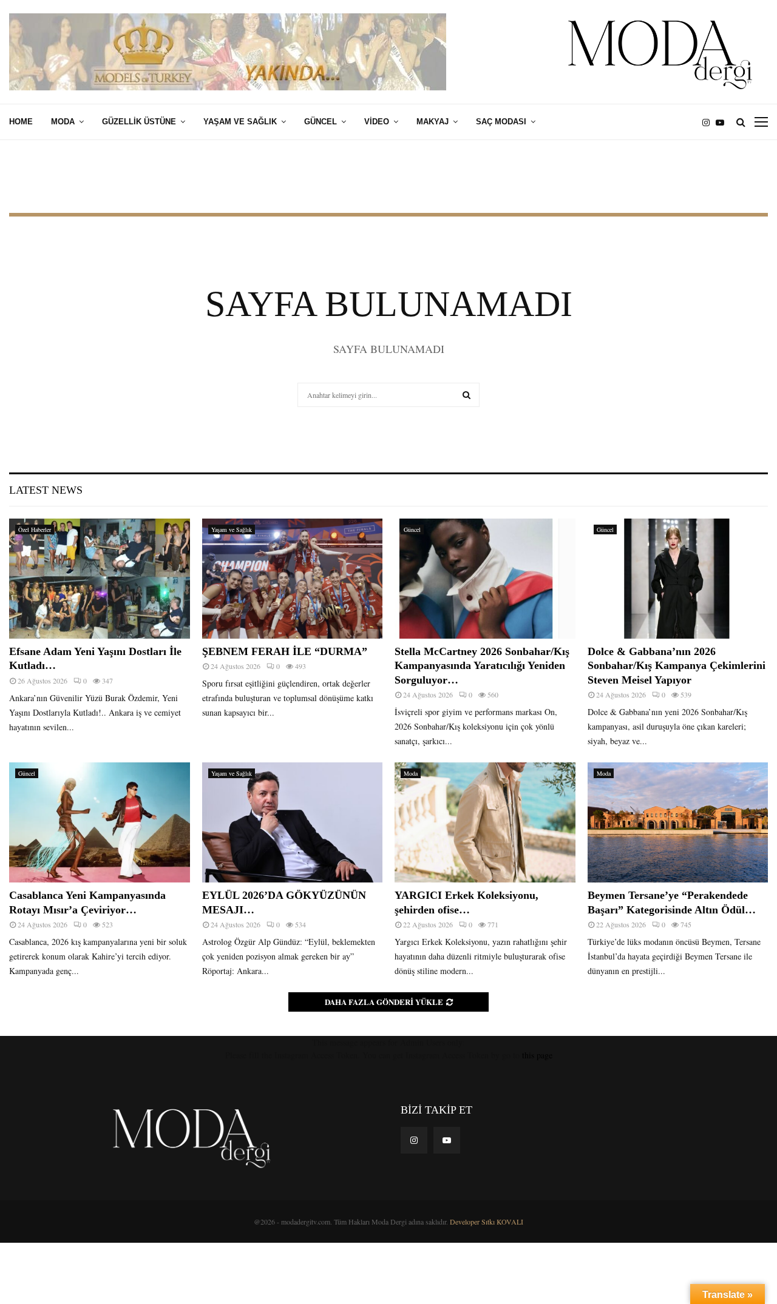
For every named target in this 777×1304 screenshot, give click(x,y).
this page (537, 1055)
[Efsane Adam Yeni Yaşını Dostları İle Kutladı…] (99, 579)
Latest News (46, 490)
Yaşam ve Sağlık (240, 121)
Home (21, 121)
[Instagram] (709, 122)
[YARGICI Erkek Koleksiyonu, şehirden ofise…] (485, 822)
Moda (63, 121)
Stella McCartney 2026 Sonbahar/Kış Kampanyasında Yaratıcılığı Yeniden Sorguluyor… (482, 665)
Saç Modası (501, 121)
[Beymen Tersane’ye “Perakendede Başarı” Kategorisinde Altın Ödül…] (678, 822)
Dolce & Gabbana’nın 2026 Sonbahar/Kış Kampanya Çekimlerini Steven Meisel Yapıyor (676, 665)
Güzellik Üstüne (139, 121)
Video (376, 121)
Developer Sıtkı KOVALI (486, 1221)
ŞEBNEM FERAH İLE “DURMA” (286, 651)
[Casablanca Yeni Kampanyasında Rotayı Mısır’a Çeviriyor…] (99, 822)
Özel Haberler (34, 529)
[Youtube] (723, 122)
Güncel (320, 121)
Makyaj (432, 121)
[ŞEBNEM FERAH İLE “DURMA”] (292, 579)
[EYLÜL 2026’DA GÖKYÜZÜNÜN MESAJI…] (292, 822)
